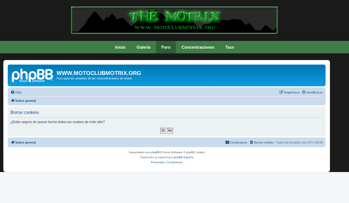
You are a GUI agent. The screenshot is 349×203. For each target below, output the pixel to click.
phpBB (155, 152)
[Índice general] (33, 75)
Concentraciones (198, 47)
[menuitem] (16, 92)
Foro (165, 47)
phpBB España (183, 157)
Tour (229, 47)
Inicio (120, 47)
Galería (143, 47)
